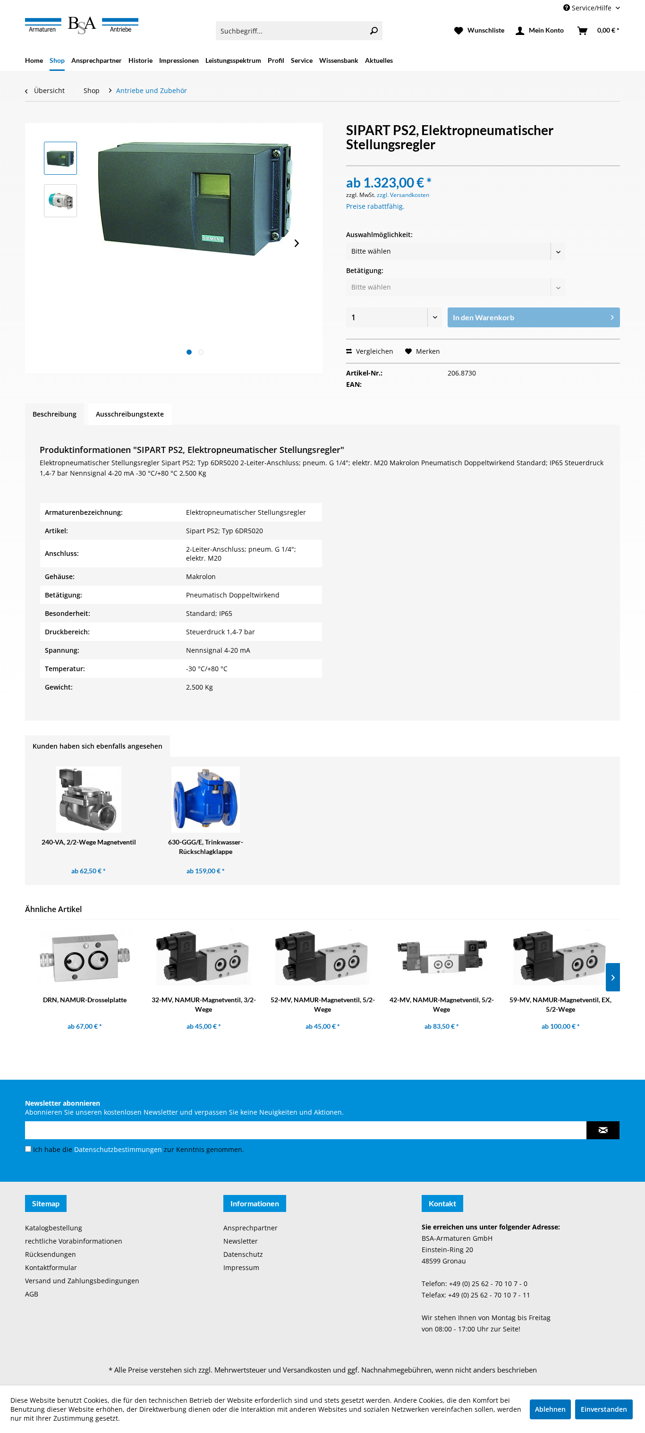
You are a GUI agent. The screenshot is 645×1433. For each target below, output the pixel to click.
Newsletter (240, 1241)
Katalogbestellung (53, 1227)
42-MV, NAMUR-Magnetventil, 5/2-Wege (442, 1004)
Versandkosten (307, 1369)
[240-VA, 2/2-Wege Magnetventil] (89, 800)
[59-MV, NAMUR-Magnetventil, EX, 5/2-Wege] (560, 957)
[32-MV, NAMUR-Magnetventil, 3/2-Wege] (203, 957)
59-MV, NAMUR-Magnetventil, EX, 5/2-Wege (560, 1004)
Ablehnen (550, 1409)
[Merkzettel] (479, 30)
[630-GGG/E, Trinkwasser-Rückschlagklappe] (206, 800)
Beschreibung (54, 413)
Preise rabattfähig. (375, 206)
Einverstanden (604, 1409)
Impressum (241, 1267)
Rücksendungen (50, 1254)
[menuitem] (299, 30)
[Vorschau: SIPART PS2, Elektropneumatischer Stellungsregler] (60, 158)
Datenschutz (243, 1254)
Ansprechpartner (250, 1227)
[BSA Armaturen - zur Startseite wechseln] (81, 25)
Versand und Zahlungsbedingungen (82, 1280)
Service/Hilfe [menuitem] (591, 7)
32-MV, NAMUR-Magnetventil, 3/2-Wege (204, 1004)
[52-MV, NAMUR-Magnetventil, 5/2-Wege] (322, 957)
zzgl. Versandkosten (403, 195)
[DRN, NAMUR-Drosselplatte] (84, 957)
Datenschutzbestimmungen (118, 1149)
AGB (31, 1293)
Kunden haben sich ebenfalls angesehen (97, 746)
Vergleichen (373, 351)
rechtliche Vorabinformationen (73, 1241)
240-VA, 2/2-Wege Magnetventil (89, 842)
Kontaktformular (51, 1267)
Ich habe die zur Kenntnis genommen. (138, 1149)
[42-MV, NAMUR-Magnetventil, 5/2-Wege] (441, 957)
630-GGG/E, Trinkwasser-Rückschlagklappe (205, 846)
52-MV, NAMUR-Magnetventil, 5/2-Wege (323, 1004)
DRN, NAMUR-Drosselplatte (85, 1000)
